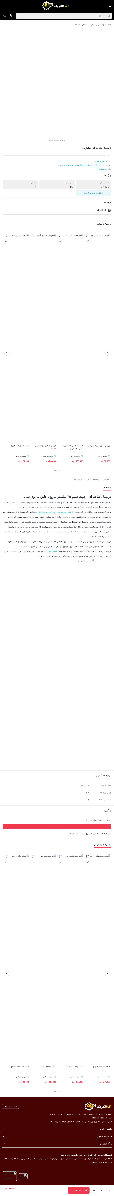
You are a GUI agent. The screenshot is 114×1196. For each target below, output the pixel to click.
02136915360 (77, 1114)
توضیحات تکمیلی (92, 479)
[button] (59, 470)
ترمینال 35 (99, 165)
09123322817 (55, 1114)
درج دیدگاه (57, 826)
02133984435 (101, 1114)
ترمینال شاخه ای (67, 165)
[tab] (106, 479)
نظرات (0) (78, 479)
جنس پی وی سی (64, 512)
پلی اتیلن (41, 512)
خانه (109, 24)
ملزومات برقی (101, 24)
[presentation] (107, 353)
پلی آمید (51, 512)
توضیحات (106, 479)
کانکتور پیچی (52, 551)
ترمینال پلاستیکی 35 (84, 165)
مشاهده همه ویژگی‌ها (93, 193)
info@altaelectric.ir (99, 1118)
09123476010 (66, 1114)
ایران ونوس (102, 169)
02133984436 (89, 1114)
